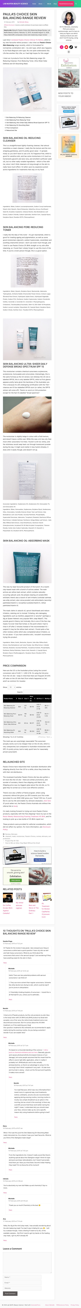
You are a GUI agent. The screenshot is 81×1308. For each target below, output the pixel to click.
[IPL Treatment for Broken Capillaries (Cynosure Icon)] (47, 899)
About (40, 4)
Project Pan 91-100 (12, 841)
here (15, 806)
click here (47, 801)
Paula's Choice (30, 836)
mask (14, 836)
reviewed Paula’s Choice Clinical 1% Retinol (27, 40)
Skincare (14, 834)
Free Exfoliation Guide (66, 4)
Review (7, 834)
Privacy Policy (75, 1305)
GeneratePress (35, 1305)
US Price (39, 698)
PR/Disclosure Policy (62, 1305)
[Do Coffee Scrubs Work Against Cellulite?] (8, 901)
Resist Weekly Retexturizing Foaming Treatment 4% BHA (24, 816)
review (38, 836)
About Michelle (49, 1305)
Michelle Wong (23, 22)
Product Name (8, 698)
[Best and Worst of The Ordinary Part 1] (34, 901)
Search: (20, 692)
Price (20, 698)
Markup (47, 698)
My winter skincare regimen (19, 905)
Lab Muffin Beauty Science (15, 4)
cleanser (8, 836)
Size (25, 698)
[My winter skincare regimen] (21, 898)
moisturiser (20, 836)
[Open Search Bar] (76, 3)
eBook (49, 4)
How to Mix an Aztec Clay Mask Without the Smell (22, 843)
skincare (45, 836)
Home (34, 4)
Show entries (12, 687)
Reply (5, 963)
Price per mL (31, 698)
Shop (55, 4)
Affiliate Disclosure (9, 25)
